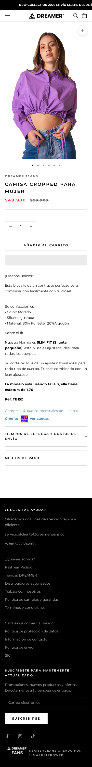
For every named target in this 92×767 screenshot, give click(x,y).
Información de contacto (26, 639)
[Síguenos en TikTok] (32, 736)
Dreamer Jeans (21, 176)
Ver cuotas (39, 418)
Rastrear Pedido (18, 567)
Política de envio (19, 647)
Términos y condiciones (25, 607)
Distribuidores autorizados (28, 583)
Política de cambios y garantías (32, 599)
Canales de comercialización (29, 623)
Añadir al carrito (46, 245)
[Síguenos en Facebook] (7, 736)
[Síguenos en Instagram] (20, 736)
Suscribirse (26, 718)
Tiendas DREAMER (21, 575)
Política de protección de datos (31, 631)
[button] (46, 260)
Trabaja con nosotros (23, 591)
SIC (8, 655)
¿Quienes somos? (20, 559)
